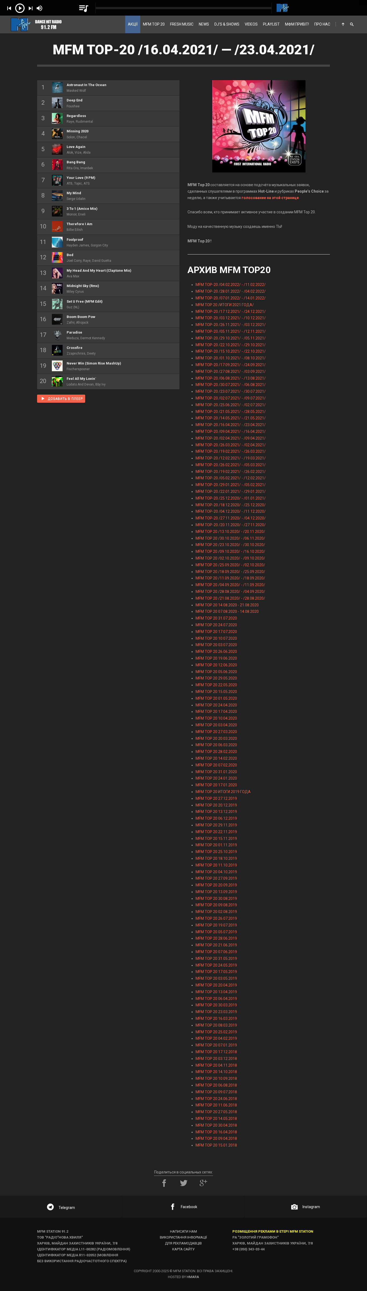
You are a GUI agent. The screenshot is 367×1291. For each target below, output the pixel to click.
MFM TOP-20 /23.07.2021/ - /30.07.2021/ (231, 391)
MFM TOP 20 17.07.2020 (216, 631)
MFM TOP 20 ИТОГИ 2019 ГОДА (223, 792)
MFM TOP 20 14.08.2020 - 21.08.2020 (227, 605)
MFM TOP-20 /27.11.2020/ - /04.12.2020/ (231, 518)
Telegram (67, 1207)
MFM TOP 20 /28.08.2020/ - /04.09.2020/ (230, 591)
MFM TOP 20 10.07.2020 (216, 638)
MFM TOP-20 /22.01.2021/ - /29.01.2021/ (231, 491)
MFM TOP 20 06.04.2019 (216, 998)
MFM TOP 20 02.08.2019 (216, 912)
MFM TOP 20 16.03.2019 (216, 1018)
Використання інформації (183, 1237)
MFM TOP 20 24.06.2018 (216, 1099)
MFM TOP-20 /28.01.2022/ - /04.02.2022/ (231, 291)
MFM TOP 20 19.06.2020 (216, 658)
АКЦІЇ (133, 24)
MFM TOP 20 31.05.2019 (216, 958)
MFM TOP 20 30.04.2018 (216, 1125)
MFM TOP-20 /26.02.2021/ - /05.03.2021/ (231, 465)
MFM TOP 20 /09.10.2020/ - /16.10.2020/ (230, 551)
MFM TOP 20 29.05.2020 (216, 678)
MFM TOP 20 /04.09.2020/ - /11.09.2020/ (230, 585)
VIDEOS (251, 24)
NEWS (204, 24)
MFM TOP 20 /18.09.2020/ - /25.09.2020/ (230, 572)
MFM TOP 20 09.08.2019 (216, 905)
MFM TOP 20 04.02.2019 (216, 1038)
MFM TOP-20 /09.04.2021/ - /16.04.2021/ (231, 431)
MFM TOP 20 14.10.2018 (216, 1072)
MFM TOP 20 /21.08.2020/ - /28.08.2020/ (230, 598)
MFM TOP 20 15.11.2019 (216, 838)
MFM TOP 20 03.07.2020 (216, 645)
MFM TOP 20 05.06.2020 (216, 672)
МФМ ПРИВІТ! (297, 24)
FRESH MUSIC (181, 24)
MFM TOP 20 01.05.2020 (216, 698)
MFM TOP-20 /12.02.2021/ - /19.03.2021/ (231, 458)
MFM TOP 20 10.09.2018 (216, 1078)
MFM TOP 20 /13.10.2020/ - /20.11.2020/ (230, 531)
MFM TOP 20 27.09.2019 (216, 878)
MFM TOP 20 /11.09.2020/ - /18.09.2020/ (230, 578)
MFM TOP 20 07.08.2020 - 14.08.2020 (227, 611)
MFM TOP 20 (154, 24)
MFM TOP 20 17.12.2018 (216, 1052)
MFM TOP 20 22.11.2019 (216, 832)
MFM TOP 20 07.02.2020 (216, 765)
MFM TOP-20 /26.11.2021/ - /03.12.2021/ (231, 325)
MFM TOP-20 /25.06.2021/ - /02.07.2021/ (231, 405)
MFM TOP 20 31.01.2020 (216, 772)
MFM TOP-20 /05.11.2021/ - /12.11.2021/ (231, 331)
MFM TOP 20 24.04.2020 (216, 705)
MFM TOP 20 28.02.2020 (216, 751)
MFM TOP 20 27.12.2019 (216, 798)
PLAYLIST (271, 24)
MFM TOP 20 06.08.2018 (216, 1085)
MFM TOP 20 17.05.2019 (216, 972)
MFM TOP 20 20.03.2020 (216, 738)
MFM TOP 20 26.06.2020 (216, 651)
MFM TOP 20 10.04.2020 (216, 718)
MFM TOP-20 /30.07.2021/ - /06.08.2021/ (231, 385)
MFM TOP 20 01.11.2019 (216, 845)
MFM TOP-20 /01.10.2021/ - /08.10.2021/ (231, 358)
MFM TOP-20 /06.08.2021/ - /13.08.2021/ (231, 378)
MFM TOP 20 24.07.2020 (216, 625)
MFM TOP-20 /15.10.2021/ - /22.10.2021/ (231, 351)
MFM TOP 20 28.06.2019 (216, 938)
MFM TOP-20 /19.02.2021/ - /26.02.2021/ (231, 471)
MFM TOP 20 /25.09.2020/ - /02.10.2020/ (230, 565)
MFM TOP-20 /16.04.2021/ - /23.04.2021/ (231, 425)
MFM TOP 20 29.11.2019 (216, 825)
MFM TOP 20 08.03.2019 (216, 1025)
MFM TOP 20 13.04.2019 (216, 992)
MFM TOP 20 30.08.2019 (216, 898)
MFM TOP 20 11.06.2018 (216, 1105)
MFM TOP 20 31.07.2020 (216, 618)
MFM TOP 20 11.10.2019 (216, 865)
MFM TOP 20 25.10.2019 (216, 852)
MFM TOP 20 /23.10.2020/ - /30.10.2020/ (230, 545)
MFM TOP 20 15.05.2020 (216, 691)
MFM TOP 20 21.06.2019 (216, 945)
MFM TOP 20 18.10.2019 (216, 858)
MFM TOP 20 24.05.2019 (216, 965)
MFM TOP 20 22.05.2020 (216, 685)
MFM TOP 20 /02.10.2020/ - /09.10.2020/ (230, 558)
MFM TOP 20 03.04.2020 (216, 725)
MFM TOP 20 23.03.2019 (216, 1012)
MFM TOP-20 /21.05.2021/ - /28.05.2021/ (231, 411)
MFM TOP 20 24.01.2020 (216, 778)
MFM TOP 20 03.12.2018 (216, 1058)
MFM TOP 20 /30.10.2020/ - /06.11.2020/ (230, 538)
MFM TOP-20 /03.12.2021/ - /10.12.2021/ (231, 318)
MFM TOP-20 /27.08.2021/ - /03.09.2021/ (231, 371)
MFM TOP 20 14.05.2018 (216, 1118)
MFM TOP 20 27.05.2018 (216, 1112)
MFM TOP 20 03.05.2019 (216, 978)
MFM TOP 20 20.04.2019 (216, 985)
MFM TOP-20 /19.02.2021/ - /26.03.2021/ (231, 451)
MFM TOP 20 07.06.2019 (216, 952)
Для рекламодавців (183, 1243)
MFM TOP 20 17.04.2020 (216, 711)
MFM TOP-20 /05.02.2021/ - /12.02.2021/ (231, 478)
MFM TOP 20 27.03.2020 (216, 732)
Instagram (311, 1207)
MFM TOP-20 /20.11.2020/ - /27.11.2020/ (231, 525)
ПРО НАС (322, 24)
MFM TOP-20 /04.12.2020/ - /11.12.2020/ (231, 511)
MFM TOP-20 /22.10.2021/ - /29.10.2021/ (231, 345)
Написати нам (183, 1231)
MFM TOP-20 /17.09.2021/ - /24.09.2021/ (231, 365)
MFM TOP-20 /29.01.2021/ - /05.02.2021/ (231, 485)
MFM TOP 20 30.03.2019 (216, 1005)
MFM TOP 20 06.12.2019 (216, 818)
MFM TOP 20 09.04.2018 (216, 1138)
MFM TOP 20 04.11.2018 (216, 1065)
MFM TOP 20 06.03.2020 (216, 745)
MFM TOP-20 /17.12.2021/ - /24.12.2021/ (231, 311)
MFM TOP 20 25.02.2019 (216, 1032)
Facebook (189, 1207)
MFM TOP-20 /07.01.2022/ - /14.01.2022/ (231, 298)
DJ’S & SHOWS (226, 24)
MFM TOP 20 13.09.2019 (216, 892)
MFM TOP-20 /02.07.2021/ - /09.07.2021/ (231, 398)
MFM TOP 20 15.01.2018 (216, 1145)
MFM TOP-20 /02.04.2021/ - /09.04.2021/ (231, 438)
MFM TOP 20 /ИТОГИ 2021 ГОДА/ (225, 305)
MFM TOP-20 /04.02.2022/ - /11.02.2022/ (231, 284)
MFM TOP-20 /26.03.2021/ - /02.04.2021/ (231, 445)
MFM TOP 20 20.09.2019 (216, 885)
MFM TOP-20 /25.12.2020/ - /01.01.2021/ (231, 498)
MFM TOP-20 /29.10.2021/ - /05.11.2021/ (231, 338)
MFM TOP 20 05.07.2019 (216, 932)
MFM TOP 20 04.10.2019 (216, 872)
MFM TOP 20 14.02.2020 (216, 758)
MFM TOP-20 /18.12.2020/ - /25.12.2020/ (231, 505)
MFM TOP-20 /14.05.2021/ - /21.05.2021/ (231, 418)
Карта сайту (183, 1249)
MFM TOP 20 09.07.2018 (216, 1092)
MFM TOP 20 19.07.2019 (216, 925)
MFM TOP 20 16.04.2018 (216, 1132)
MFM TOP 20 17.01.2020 (216, 785)
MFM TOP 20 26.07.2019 (216, 918)
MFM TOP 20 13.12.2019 (216, 811)
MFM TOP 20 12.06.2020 (216, 665)
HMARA (193, 1277)
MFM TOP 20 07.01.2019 (216, 1045)
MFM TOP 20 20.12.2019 (216, 805)
